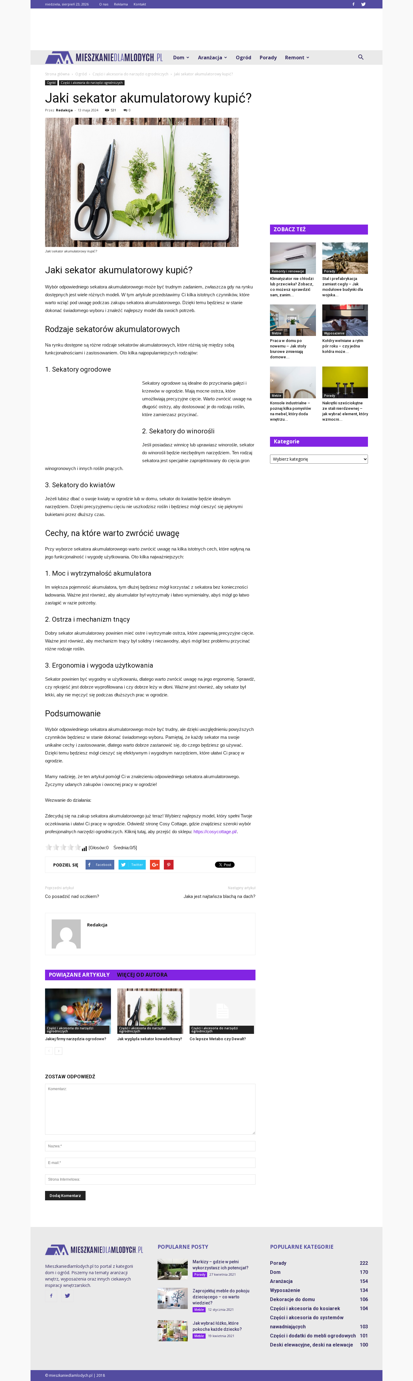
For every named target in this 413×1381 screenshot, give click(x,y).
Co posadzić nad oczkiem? (72, 896)
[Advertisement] (206, 29)
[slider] (63, 847)
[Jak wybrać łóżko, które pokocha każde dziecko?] (173, 1330)
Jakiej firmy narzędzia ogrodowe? (75, 1039)
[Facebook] (353, 4)
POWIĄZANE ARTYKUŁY (79, 974)
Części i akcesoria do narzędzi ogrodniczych (92, 83)
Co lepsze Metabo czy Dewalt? (218, 1039)
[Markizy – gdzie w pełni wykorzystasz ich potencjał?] (173, 1269)
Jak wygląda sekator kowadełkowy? (149, 1039)
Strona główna (57, 74)
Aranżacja (210, 57)
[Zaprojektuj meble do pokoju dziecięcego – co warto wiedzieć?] (173, 1298)
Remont (294, 57)
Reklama (121, 4)
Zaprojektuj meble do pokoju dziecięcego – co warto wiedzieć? (221, 1296)
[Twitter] (363, 4)
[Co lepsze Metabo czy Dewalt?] (222, 1011)
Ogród (243, 57)
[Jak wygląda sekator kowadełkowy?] (150, 1011)
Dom (178, 57)
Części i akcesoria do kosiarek (305, 1308)
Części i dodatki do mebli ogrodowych (313, 1336)
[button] (360, 57)
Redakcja (64, 110)
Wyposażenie (334, 333)
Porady (268, 57)
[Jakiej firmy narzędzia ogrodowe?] (78, 1011)
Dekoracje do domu (292, 1299)
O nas (103, 4)
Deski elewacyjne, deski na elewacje (311, 1345)
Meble (276, 333)
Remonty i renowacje (288, 271)
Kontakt (140, 4)
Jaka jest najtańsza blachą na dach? (219, 896)
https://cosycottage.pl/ (215, 831)
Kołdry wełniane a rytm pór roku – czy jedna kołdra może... (342, 346)
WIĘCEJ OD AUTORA (142, 974)
